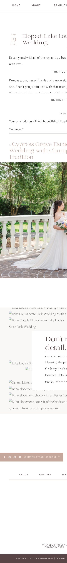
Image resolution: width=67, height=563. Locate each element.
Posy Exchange (34, 289)
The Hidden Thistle (39, 280)
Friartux (21, 298)
